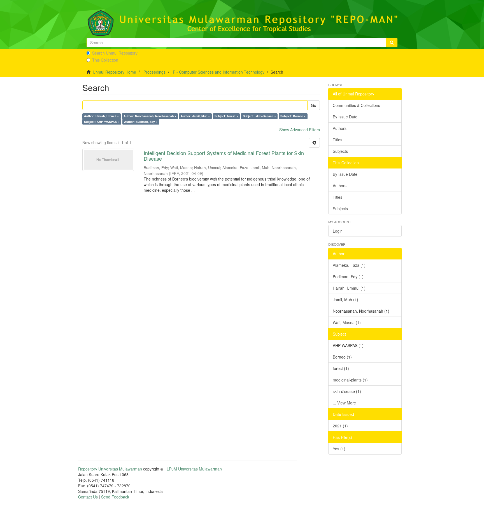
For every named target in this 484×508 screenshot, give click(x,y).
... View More (344, 403)
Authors (339, 128)
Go (313, 105)
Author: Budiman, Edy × (140, 122)
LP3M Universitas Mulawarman (194, 469)
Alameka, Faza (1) (349, 265)
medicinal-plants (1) (350, 380)
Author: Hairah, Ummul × (101, 116)
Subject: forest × (226, 116)
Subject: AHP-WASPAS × (101, 122)
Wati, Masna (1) (347, 322)
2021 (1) (340, 426)
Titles (337, 139)
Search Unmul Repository (115, 53)
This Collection (105, 60)
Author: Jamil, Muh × (195, 116)
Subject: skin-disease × (259, 116)
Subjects (340, 151)
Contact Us (88, 497)
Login (338, 231)
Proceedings (154, 72)
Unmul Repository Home (114, 72)
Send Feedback (115, 497)
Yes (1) (339, 448)
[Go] (391, 42)
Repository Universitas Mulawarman (110, 469)
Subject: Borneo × (293, 116)
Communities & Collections (356, 105)
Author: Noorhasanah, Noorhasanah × (150, 116)
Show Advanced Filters (299, 129)
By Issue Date (345, 117)
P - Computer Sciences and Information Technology (218, 72)
